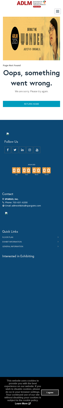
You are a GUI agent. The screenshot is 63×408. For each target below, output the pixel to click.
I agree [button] (50, 392)
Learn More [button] (21, 403)
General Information (12, 246)
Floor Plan (7, 237)
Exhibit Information (12, 241)
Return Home (31, 103)
